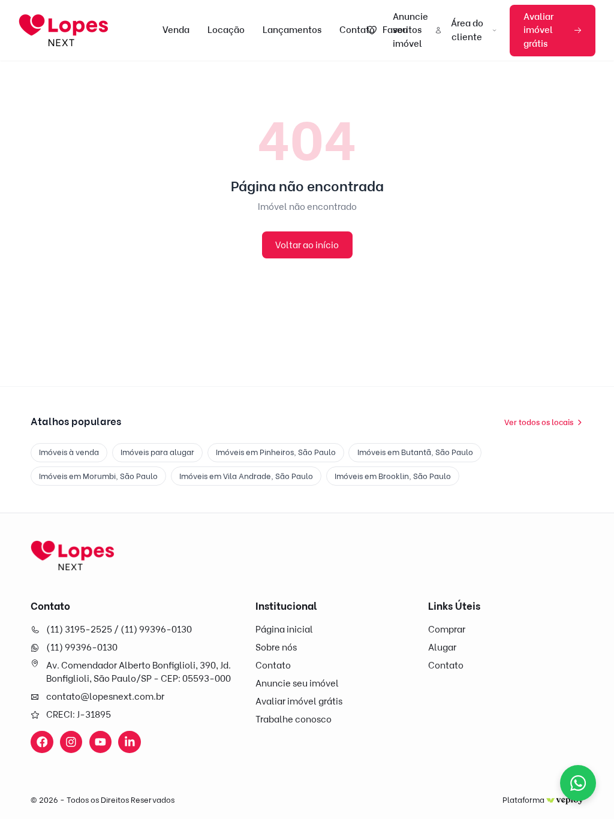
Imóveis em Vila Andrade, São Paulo (246, 476)
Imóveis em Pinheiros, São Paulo (276, 452)
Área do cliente (467, 30)
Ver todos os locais (538, 422)
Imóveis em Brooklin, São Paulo (393, 476)
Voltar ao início (307, 245)
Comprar (446, 629)
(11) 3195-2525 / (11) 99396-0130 (119, 629)
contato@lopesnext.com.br (105, 696)
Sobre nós (276, 647)
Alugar (442, 647)
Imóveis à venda (69, 452)
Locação (226, 30)
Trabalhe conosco (293, 719)
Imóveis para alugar (157, 452)
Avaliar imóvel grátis (538, 30)
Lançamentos (292, 30)
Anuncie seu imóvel (297, 683)
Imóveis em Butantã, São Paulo (415, 452)
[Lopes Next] (73, 555)
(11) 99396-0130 (82, 647)
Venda (175, 30)
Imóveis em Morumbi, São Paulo (98, 476)
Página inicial (284, 629)
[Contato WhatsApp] (578, 783)
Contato (357, 30)
